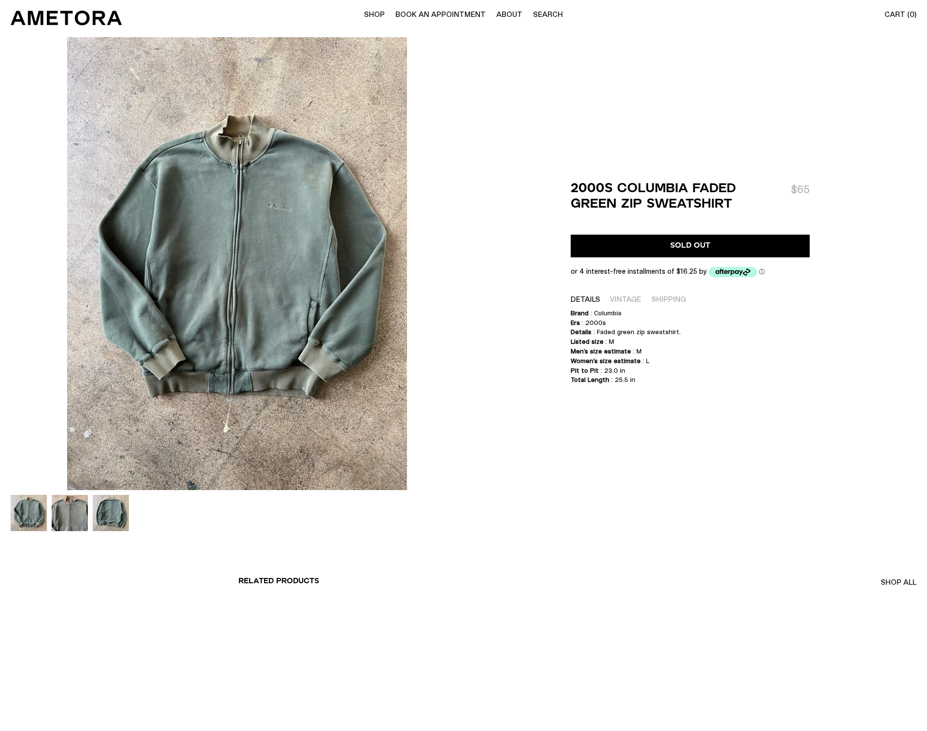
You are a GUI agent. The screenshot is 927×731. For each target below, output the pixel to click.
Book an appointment (440, 14)
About (509, 14)
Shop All (898, 582)
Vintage (625, 299)
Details (585, 299)
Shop (374, 14)
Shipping (668, 299)
